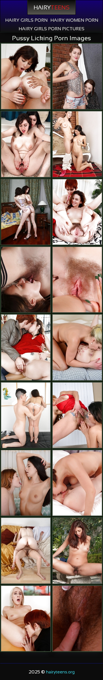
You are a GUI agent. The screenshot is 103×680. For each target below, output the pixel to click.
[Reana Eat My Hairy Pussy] (77, 144)
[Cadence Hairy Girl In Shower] (25, 618)
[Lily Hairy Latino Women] (77, 212)
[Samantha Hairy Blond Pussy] (25, 144)
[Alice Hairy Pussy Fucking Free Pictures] (77, 482)
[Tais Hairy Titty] (77, 76)
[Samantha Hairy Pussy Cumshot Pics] (77, 347)
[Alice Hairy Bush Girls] (77, 279)
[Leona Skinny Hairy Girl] (77, 415)
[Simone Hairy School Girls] (25, 347)
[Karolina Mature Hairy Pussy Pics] (25, 212)
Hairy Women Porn (74, 20)
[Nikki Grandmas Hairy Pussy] (25, 482)
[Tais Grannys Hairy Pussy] (25, 279)
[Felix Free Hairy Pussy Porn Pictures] (77, 618)
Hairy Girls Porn (26, 20)
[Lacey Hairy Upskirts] (25, 550)
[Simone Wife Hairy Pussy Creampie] (25, 76)
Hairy (51, 7)
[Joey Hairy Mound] (25, 415)
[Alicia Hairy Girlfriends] (77, 550)
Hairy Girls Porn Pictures (51, 28)
